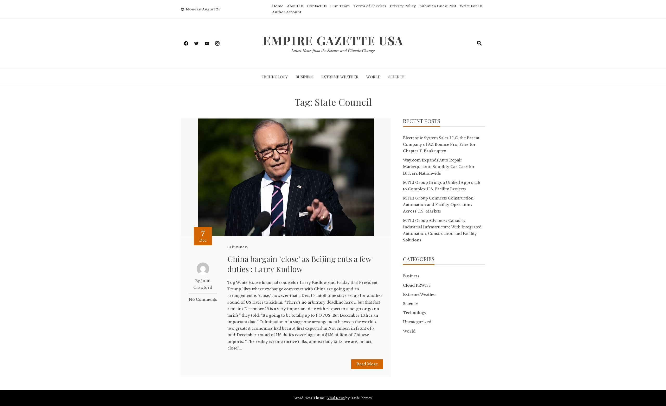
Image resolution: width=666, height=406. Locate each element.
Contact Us (317, 6)
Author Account (286, 12)
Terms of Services (369, 6)
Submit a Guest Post (437, 6)
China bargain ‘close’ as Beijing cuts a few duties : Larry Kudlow (299, 264)
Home (277, 6)
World (373, 76)
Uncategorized (417, 322)
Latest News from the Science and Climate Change (333, 50)
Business (304, 76)
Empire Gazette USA (333, 40)
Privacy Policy (403, 6)
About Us (295, 6)
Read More (367, 364)
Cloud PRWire (417, 285)
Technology (275, 76)
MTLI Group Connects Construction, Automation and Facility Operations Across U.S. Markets (439, 205)
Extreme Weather (339, 76)
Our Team (340, 6)
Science (396, 76)
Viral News (336, 398)
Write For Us (471, 6)
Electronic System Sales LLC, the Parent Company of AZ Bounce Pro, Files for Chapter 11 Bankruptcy (441, 144)
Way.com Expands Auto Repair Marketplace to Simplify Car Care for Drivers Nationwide (439, 167)
